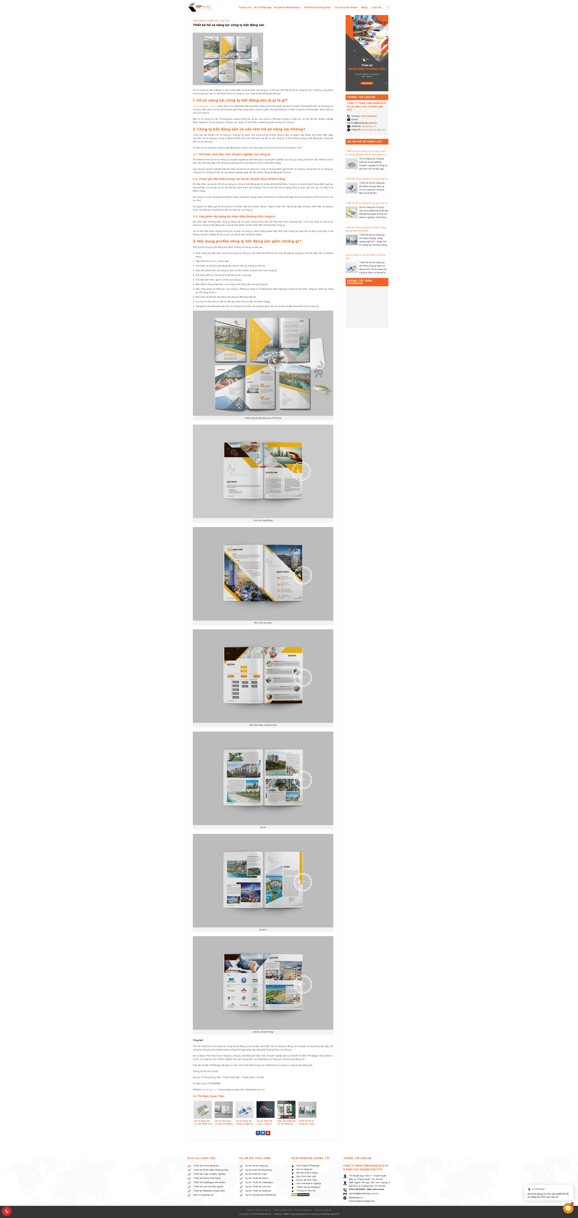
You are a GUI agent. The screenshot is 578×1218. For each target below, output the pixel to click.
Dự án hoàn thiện (346, 7)
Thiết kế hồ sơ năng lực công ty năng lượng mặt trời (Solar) (366, 229)
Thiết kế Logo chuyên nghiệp (209, 1174)
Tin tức (224, 20)
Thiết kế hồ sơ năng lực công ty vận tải (367, 203)
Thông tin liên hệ (323, 1210)
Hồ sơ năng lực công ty (205, 106)
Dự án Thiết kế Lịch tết (257, 1186)
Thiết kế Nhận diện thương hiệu (210, 1170)
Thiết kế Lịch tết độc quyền (208, 1186)
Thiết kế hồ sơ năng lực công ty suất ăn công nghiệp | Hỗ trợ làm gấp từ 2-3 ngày (367, 153)
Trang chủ (245, 7)
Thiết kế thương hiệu (317, 7)
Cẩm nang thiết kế (205, 20)
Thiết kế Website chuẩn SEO (209, 1190)
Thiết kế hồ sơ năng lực (206, 1165)
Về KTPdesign (263, 7)
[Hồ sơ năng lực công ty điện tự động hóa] (352, 268)
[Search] (388, 7)
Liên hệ (376, 7)
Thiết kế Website (303, 1210)
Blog (365, 7)
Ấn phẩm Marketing (287, 7)
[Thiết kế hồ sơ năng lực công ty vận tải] (352, 212)
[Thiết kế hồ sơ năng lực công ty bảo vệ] (352, 188)
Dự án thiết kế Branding (258, 1170)
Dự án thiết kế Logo (256, 1174)
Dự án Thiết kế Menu (256, 1178)
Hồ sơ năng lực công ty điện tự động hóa (365, 257)
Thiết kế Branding (282, 1210)
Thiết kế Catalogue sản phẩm (209, 1182)
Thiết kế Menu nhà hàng (206, 1178)
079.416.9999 (369, 116)
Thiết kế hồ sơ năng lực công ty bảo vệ (367, 178)
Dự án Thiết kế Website (258, 1190)
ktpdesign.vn (209, 1089)
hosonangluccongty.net (372, 129)
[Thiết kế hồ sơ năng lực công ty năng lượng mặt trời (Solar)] (352, 240)
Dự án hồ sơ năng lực (256, 1165)
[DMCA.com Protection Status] (300, 1194)
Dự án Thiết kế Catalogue (259, 1182)
